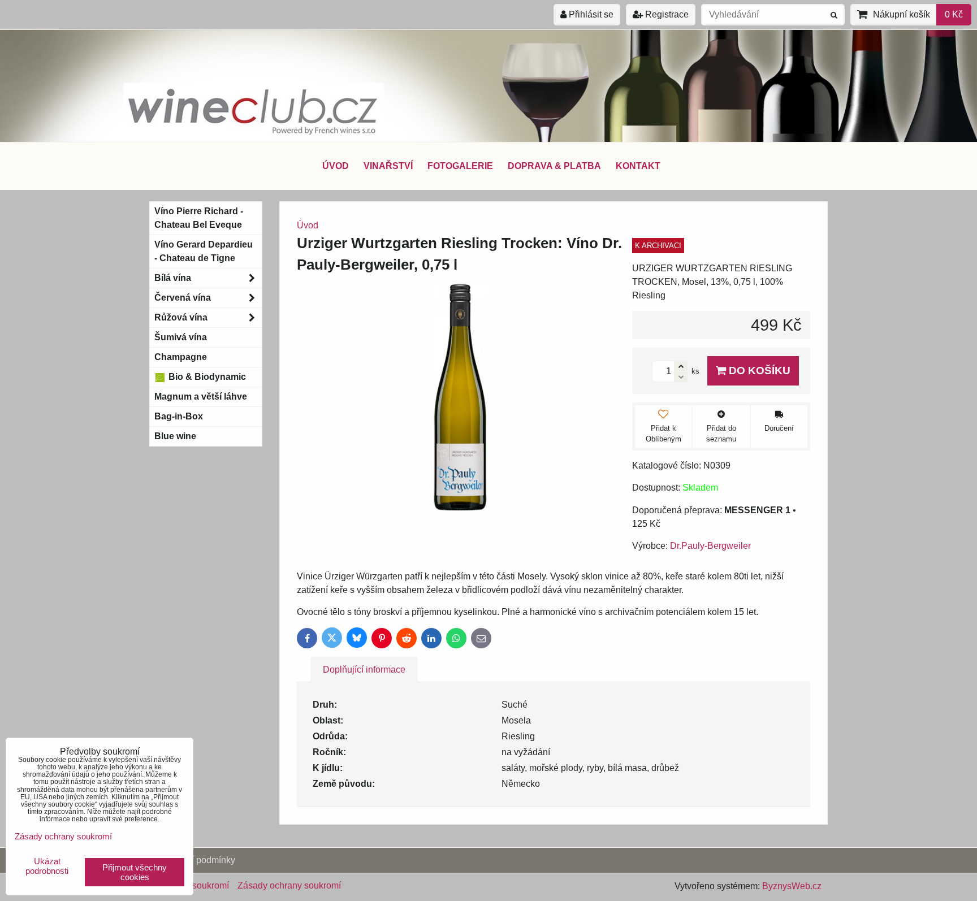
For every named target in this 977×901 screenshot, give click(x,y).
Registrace (666, 14)
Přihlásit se (590, 14)
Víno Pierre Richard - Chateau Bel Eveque (198, 217)
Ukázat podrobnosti (46, 866)
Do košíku (758, 370)
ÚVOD (335, 166)
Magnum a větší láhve (200, 396)
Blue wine (175, 436)
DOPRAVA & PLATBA (554, 166)
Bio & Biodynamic (206, 377)
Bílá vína (172, 278)
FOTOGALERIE (460, 166)
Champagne (180, 357)
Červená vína (182, 297)
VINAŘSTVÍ (388, 166)
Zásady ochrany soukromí (289, 885)
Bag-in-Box (178, 416)
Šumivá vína (180, 337)
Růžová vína (180, 317)
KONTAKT (638, 166)
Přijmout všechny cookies (134, 872)
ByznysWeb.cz (792, 886)
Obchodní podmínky (195, 860)
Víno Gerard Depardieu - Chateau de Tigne (203, 251)
